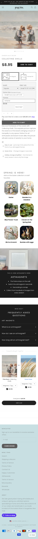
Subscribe (10, 446)
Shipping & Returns (8, 459)
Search (4, 456)
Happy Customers (8, 473)
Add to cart (27, 65)
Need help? (19, 107)
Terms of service (8, 480)
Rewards (5, 486)
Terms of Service (8, 463)
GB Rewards (6, 476)
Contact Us (6, 469)
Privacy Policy (7, 466)
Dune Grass (28, 379)
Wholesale (5, 490)
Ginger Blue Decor (9, 55)
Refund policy (7, 483)
